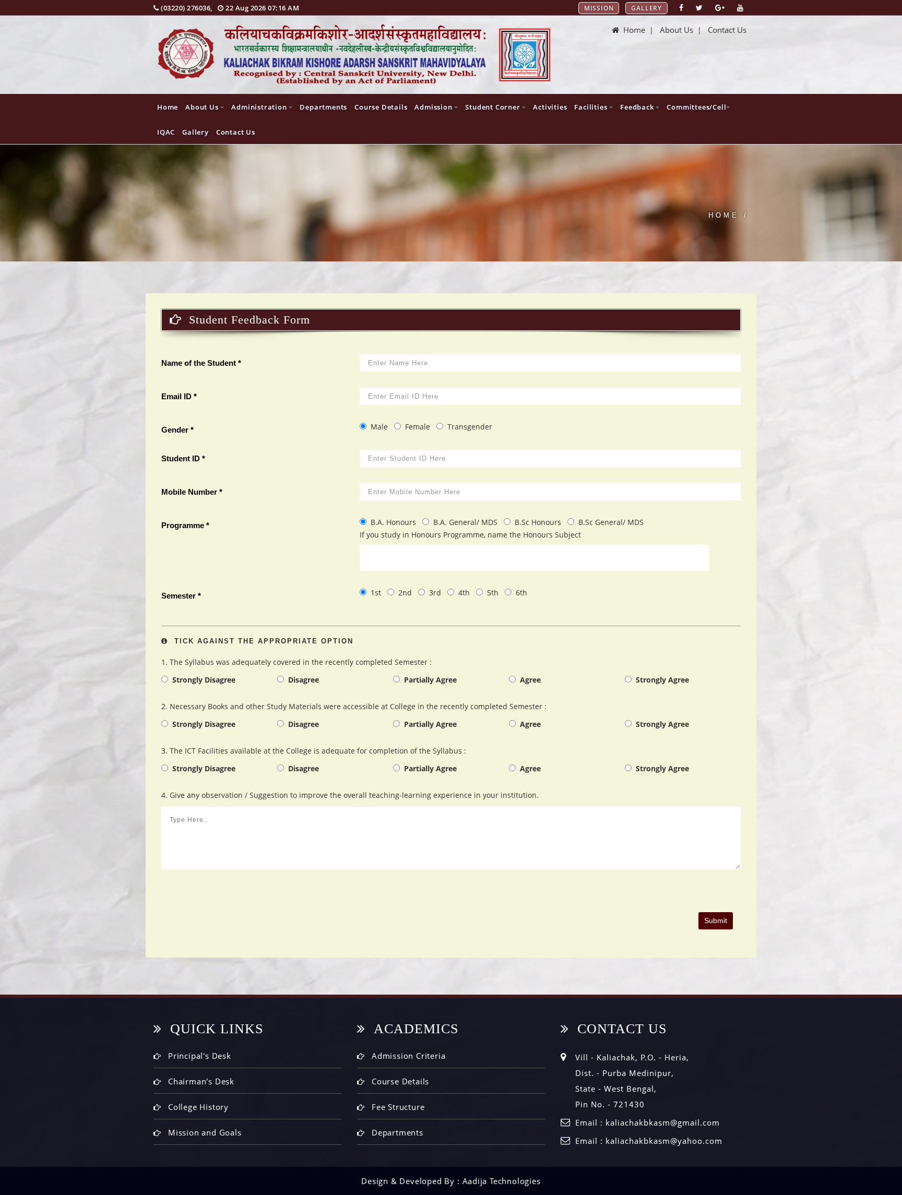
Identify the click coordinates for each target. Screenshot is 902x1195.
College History (198, 1107)
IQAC (166, 132)
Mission (599, 8)
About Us (676, 30)
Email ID (179, 396)
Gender (177, 429)
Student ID (183, 458)
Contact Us (727, 30)
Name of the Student (201, 363)
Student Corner (493, 107)
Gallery (646, 8)
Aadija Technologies (501, 1181)
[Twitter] (699, 8)
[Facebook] (681, 8)
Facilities (591, 107)
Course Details (380, 107)
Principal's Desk (199, 1055)
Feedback (638, 107)
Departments (323, 107)
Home (632, 30)
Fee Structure (398, 1107)
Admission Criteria (408, 1055)
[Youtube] (740, 8)
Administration (260, 107)
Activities (550, 107)
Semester (181, 595)
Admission (434, 107)
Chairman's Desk (201, 1081)
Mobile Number (191, 491)
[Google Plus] (720, 8)
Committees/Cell (696, 107)
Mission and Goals (205, 1132)
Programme (185, 525)
